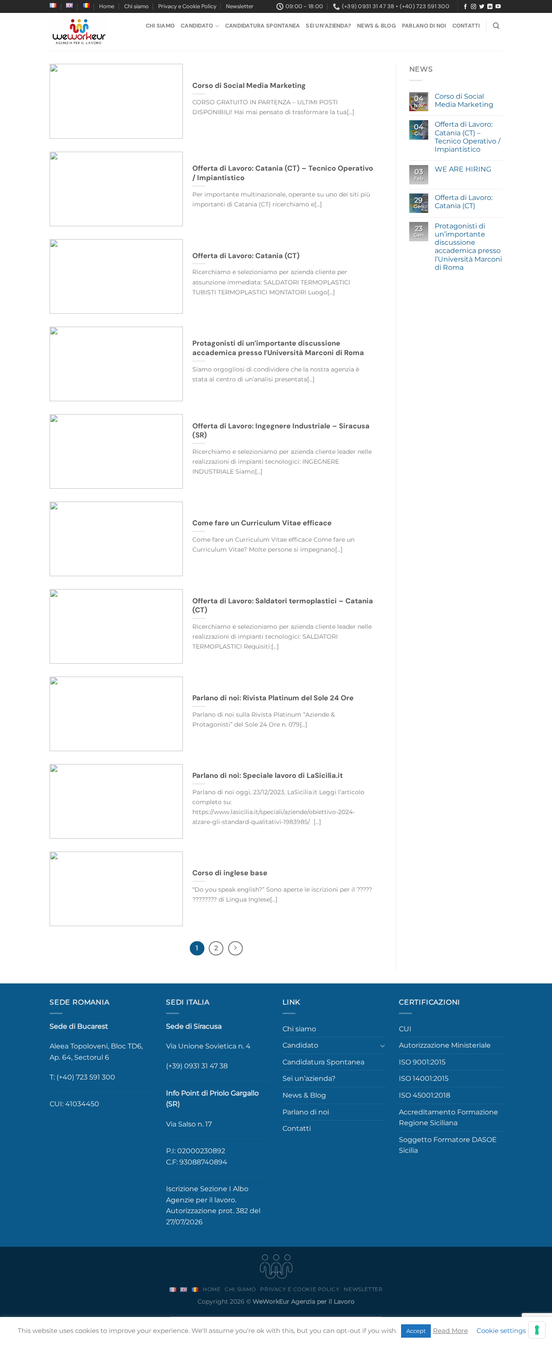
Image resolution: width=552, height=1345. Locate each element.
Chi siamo (136, 6)
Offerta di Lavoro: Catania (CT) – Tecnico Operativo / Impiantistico (467, 136)
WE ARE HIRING (463, 169)
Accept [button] (416, 1330)
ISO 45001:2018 (424, 1095)
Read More (450, 1330)
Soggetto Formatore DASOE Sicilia (448, 1145)
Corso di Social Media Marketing (464, 100)
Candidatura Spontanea (262, 25)
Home (106, 6)
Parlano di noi (424, 25)
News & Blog (376, 25)
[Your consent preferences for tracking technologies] (537, 1330)
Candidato (197, 25)
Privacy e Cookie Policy (187, 6)
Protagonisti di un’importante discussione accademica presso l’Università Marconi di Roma (468, 246)
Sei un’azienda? (328, 25)
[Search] (496, 26)
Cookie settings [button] (501, 1330)
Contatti (466, 25)
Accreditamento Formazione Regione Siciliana (448, 1117)
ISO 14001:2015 (423, 1078)
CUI (405, 1029)
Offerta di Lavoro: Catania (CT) (463, 201)
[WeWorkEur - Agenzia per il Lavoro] (80, 32)
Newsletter (240, 6)
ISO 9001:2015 (422, 1062)
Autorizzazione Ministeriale (445, 1045)
